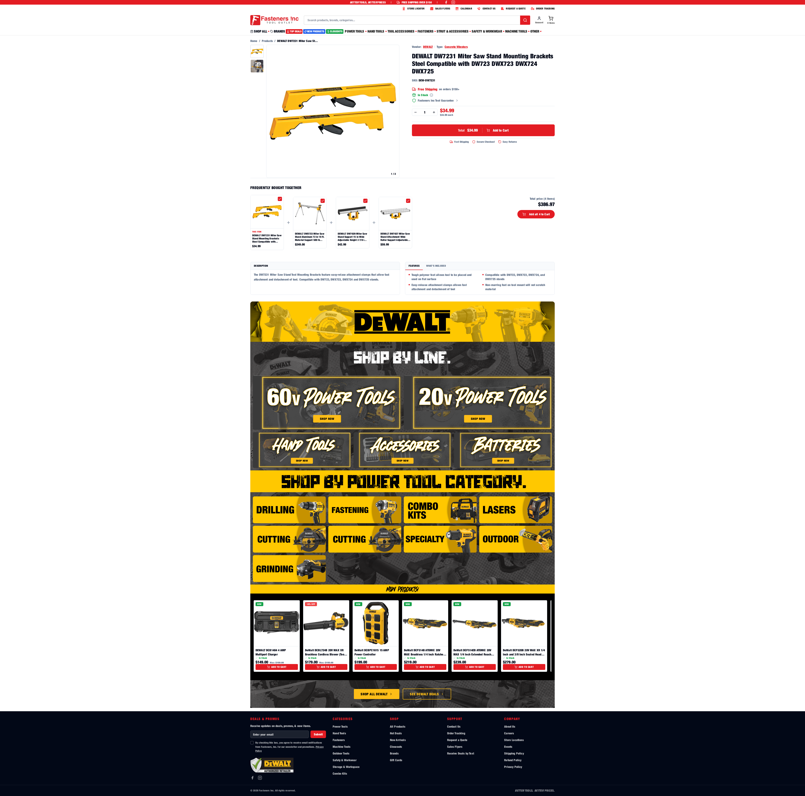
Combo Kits (340, 773)
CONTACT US (489, 8)
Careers (509, 733)
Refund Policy (512, 760)
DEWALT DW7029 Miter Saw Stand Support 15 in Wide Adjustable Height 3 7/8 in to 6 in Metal (352, 236)
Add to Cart (483, 130)
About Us (509, 726)
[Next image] (393, 111)
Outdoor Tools (341, 753)
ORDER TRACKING (545, 8)
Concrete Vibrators (456, 46)
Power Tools (340, 726)
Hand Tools (339, 733)
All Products (397, 726)
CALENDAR (466, 8)
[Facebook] (252, 778)
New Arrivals (398, 740)
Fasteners (339, 740)
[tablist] (479, 266)
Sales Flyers (454, 746)
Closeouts (396, 746)
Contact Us (454, 726)
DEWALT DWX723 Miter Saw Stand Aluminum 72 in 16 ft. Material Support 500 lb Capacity (309, 236)
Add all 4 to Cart (539, 214)
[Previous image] (271, 111)
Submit (318, 734)
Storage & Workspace (346, 767)
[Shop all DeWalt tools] (402, 321)
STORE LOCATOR (416, 8)
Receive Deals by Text (460, 753)
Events (508, 746)
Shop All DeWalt (374, 694)
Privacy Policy (513, 767)
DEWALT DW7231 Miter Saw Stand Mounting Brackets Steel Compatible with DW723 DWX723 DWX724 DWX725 (267, 238)
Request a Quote (457, 740)
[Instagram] (260, 778)
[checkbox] (280, 199)
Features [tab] (414, 265)
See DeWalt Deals (424, 694)
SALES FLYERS (442, 8)
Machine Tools (341, 746)
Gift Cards (396, 760)
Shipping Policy (514, 753)
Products (267, 41)
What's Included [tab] (436, 265)
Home (253, 41)
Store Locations (513, 740)
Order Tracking (456, 733)
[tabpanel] (479, 282)
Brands (394, 753)
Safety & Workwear (345, 760)
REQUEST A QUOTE (515, 8)
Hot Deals (396, 733)
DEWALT (428, 46)
